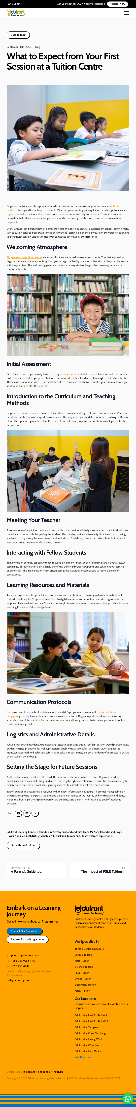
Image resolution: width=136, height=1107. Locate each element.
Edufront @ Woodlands (88, 1045)
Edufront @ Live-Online (88, 1051)
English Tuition (83, 954)
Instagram (29, 1071)
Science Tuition (84, 966)
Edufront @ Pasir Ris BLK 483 (91, 1021)
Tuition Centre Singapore (89, 948)
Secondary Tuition (85, 984)
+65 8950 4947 (20, 966)
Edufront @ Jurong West (88, 1039)
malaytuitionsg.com (18, 980)
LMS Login (14, 3)
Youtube (58, 1071)
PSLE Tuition (82, 972)
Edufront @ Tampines (87, 1027)
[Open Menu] (126, 13)
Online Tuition (83, 978)
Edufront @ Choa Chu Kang (90, 1033)
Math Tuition (82, 960)
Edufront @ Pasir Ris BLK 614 (91, 1015)
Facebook (44, 1071)
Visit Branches (83, 1057)
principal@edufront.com (25, 955)
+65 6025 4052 (20, 960)
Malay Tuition (82, 990)
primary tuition (68, 374)
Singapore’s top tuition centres (24, 257)
